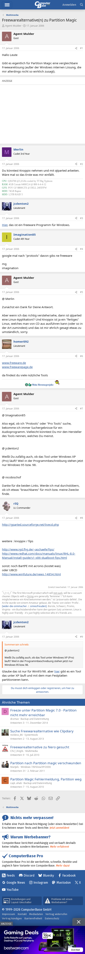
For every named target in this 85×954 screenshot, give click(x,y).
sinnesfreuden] (38, 606)
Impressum (8, 914)
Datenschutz (52, 918)
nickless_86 (16, 734)
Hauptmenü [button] (7, 5)
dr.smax (14, 719)
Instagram (40, 882)
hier (57, 671)
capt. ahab (16, 783)
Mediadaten (36, 914)
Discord (29, 875)
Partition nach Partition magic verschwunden (45, 763)
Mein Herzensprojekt (42, 384)
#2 (81, 164)
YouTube (13, 890)
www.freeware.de (14, 363)
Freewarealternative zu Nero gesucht (39, 747)
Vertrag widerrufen (56, 914)
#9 (81, 636)
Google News (16, 882)
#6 (81, 356)
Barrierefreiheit (33, 918)
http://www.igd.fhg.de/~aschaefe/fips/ (28, 549)
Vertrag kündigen (12, 918)
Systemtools (31, 734)
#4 (81, 249)
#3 (81, 218)
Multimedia (31, 751)
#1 (81, 48)
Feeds (11, 875)
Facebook (69, 875)
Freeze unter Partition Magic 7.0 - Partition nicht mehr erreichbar (43, 712)
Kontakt (22, 914)
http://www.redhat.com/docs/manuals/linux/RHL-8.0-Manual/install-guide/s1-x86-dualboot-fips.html (38, 555)
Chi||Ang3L (17, 751)
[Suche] (81, 4)
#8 (81, 518)
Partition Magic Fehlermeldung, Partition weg (45, 779)
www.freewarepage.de (17, 367)
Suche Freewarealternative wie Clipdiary (42, 731)
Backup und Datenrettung (35, 719)
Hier (4, 225)
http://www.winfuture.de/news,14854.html (31, 574)
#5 (81, 292)
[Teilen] (76, 48)
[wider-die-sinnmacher (14, 606)
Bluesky (48, 875)
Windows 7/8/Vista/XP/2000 (36, 767)
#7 (81, 408)
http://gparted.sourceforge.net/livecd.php (30, 524)
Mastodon (64, 882)
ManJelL (14, 767)
